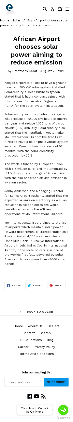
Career (23, 347)
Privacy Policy (44, 347)
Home (18, 326)
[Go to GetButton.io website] (63, 417)
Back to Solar (39, 311)
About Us (35, 326)
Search (45, 333)
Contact (29, 333)
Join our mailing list (36, 372)
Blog (50, 340)
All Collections (30, 340)
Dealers (53, 326)
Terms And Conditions (36, 354)
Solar (16, 20)
